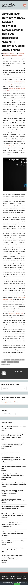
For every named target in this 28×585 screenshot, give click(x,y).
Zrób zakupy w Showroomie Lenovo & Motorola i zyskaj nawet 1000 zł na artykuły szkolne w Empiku (12, 475)
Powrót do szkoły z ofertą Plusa (9, 452)
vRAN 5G (16, 362)
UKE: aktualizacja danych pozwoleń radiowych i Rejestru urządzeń (13, 427)
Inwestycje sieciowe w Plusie (9, 402)
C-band (8, 359)
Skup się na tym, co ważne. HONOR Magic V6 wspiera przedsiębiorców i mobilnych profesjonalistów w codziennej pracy (13, 435)
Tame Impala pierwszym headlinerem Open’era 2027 (13, 467)
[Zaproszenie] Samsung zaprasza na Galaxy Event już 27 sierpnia (12, 541)
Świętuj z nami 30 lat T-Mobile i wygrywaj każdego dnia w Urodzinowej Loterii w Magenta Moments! (12, 524)
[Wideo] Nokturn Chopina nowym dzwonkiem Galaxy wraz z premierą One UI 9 (13, 507)
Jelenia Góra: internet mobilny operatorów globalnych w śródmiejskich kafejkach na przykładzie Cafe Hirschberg (12, 492)
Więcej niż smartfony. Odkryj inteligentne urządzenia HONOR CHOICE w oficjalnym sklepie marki (12, 515)
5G (5, 359)
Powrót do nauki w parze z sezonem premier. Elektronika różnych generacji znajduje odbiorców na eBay (13, 444)
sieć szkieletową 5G (8, 145)
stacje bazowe (10, 362)
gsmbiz (22, 53)
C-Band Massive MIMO (16, 359)
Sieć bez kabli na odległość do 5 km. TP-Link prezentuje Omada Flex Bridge (13, 548)
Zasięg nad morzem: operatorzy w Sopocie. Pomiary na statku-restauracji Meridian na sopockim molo (12, 533)
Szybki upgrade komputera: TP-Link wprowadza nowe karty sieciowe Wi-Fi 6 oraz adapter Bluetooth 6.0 (13, 459)
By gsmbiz (18, 372)
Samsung (4, 362)
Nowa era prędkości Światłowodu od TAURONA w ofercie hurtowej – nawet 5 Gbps (13, 500)
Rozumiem (17, 583)
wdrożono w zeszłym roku (16, 313)
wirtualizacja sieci (6, 364)
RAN (23, 359)
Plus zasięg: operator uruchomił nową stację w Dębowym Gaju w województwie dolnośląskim (13, 483)
